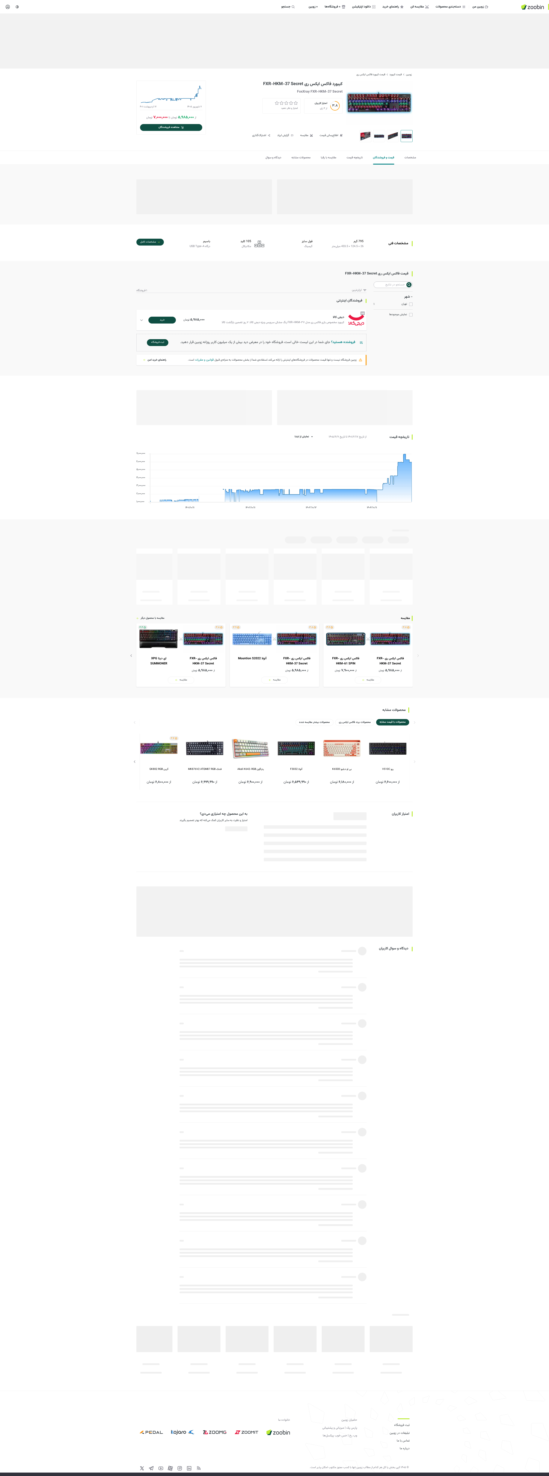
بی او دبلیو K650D (342, 769)
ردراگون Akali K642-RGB (250, 769)
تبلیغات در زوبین (400, 1433)
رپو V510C (388, 769)
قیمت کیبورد (395, 74)
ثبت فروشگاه (402, 1425)
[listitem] (368, 655)
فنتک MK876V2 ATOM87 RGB (205, 769)
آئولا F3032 (296, 769)
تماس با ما (403, 1441)
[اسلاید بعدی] (131, 655)
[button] (252, 320)
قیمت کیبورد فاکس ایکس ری (370, 74)
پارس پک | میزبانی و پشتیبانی (339, 1428)
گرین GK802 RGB (158, 769)
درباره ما (405, 1448)
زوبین (409, 74)
